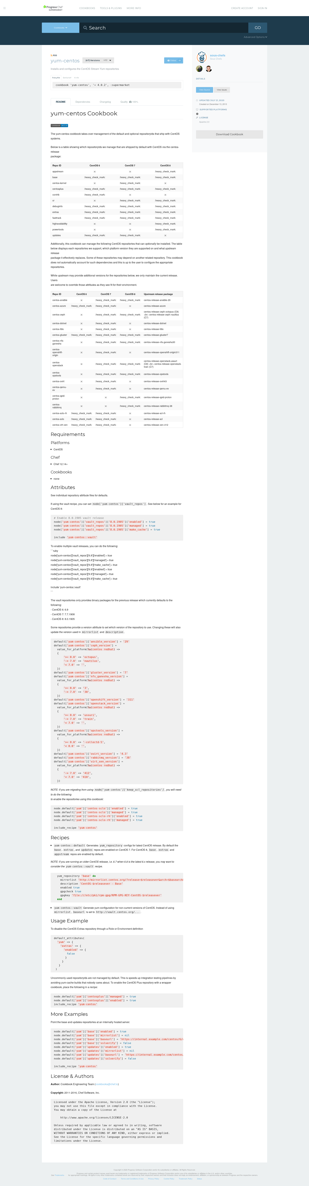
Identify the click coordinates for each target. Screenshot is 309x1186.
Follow (175, 60)
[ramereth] (210, 69)
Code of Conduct (109, 1178)
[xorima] (200, 69)
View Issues (222, 90)
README (61, 101)
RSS (54, 55)
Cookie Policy (169, 1178)
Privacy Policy (153, 1178)
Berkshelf (67, 78)
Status (199, 1178)
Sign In (262, 8)
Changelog (105, 101)
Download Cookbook (229, 134)
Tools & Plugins (111, 8)
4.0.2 (96, 60)
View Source (204, 90)
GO (258, 27)
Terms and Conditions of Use (132, 1178)
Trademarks (59, 1175)
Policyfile (56, 78)
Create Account (242, 8)
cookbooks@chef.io (106, 1084)
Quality (129, 101)
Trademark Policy (185, 1178)
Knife (76, 78)
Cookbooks (87, 8)
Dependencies (82, 101)
